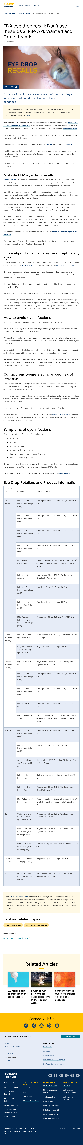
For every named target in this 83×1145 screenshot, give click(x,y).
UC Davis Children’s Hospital (54, 1064)
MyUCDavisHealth (50, 1086)
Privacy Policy (16, 1131)
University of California (68, 1098)
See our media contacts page (16, 938)
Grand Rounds (48, 1055)
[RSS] (77, 1075)
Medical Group (9, 1116)
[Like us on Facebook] (26, 1025)
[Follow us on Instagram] (57, 1025)
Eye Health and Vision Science (17, 21)
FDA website (67, 144)
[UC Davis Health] (11, 1075)
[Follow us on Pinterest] (49, 1025)
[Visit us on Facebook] (54, 1075)
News (28, 13)
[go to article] (18, 979)
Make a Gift (70, 1036)
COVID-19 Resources (51, 1118)
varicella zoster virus (61, 414)
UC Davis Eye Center (65, 265)
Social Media (28, 1096)
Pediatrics (21, 13)
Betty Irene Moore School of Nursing (10, 1110)
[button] (41, 67)
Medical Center (9, 1083)
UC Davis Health (10, 13)
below (49, 144)
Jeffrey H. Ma (28, 265)
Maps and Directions (31, 1101)
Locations (46, 1051)
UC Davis (66, 1086)
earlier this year (70, 128)
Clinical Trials (48, 1101)
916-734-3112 (8, 1053)
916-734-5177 (8, 1060)
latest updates (64, 473)
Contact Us (47, 1047)
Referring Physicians (51, 1105)
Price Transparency (50, 1114)
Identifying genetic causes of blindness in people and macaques (64, 995)
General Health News (13, 925)
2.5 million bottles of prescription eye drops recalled (18, 993)
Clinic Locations (49, 1097)
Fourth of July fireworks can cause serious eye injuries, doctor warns (40, 997)
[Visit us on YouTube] (50, 1075)
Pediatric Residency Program (54, 1060)
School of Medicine (10, 1105)
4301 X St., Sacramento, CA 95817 (68, 1129)
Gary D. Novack (10, 179)
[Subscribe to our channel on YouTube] (41, 1025)
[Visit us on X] (66, 1075)
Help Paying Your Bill (51, 1110)
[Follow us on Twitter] (34, 1025)
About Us (26, 1088)
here (28, 115)
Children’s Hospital (10, 1087)
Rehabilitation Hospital (8, 1092)
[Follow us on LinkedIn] (60, 1075)
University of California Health (69, 1091)
